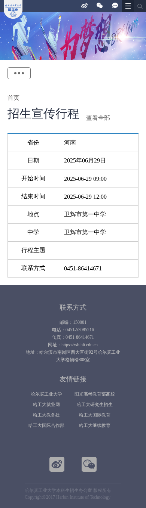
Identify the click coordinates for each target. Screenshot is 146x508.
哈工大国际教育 (94, 415)
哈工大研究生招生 (95, 404)
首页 (13, 98)
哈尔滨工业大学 (46, 394)
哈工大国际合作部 (46, 425)
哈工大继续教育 (94, 425)
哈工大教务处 (46, 415)
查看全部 (98, 118)
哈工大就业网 (46, 404)
